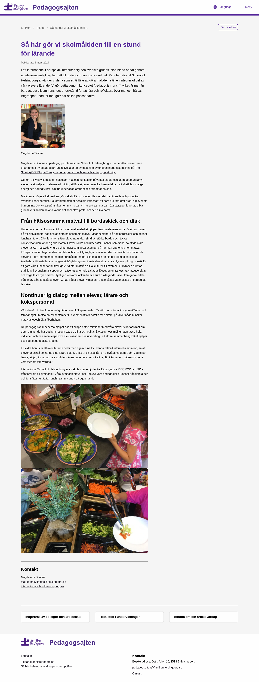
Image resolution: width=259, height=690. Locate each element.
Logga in (26, 655)
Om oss (137, 673)
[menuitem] (228, 28)
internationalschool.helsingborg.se (42, 586)
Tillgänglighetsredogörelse (37, 661)
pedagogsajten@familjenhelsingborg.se (157, 667)
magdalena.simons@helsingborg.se (43, 581)
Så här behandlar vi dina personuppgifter (46, 666)
